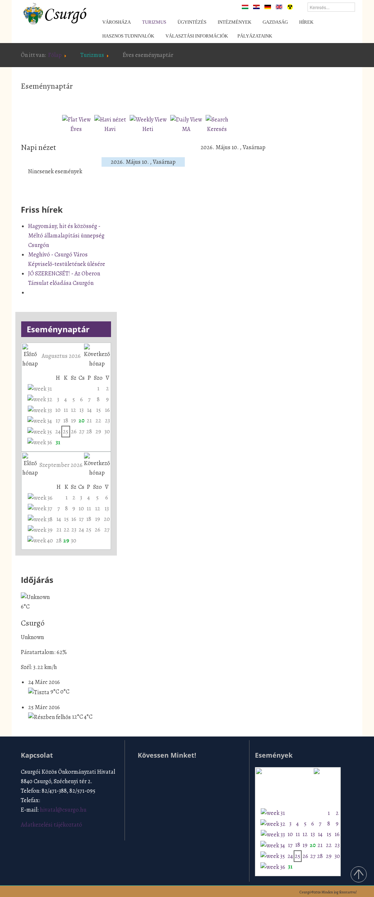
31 (58, 442)
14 (89, 410)
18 (65, 421)
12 (73, 410)
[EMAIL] (263, 101)
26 (74, 432)
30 (107, 432)
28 (89, 432)
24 (58, 432)
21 (89, 421)
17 (58, 421)
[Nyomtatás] (255, 101)
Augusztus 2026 (61, 356)
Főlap (55, 55)
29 (98, 432)
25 (65, 432)
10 (58, 410)
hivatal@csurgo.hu (63, 810)
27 (81, 432)
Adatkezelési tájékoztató (51, 825)
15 (98, 410)
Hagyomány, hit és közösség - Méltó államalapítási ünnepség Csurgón (66, 235)
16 (107, 410)
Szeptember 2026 (61, 465)
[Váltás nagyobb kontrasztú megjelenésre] (290, 7)
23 (107, 421)
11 (66, 410)
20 (81, 421)
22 (98, 421)
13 (81, 410)
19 (73, 421)
